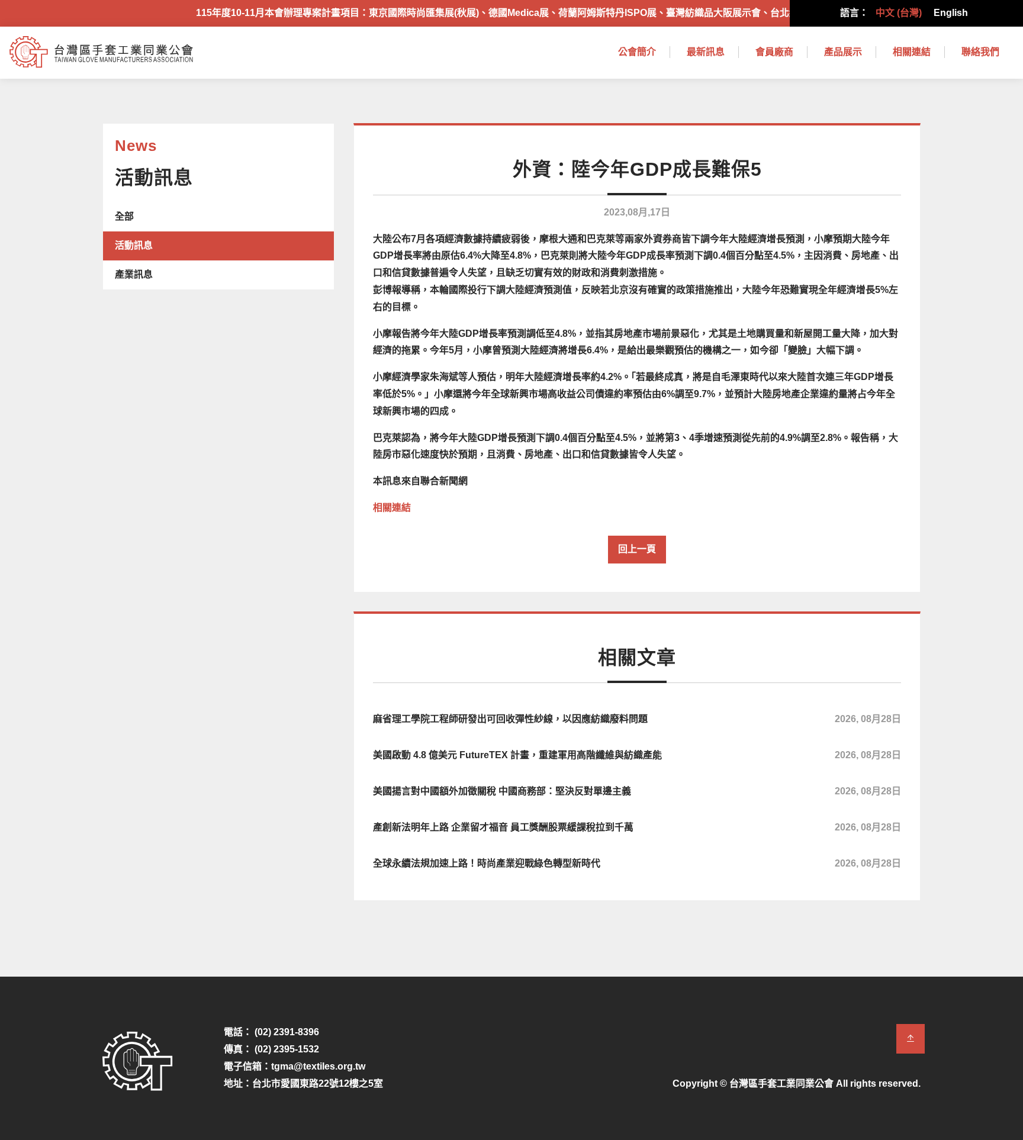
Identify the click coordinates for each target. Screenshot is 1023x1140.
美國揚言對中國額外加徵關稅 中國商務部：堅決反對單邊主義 (637, 791)
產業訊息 (134, 274)
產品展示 (843, 52)
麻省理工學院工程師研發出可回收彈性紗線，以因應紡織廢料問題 (637, 719)
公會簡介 (637, 52)
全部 (124, 216)
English (951, 13)
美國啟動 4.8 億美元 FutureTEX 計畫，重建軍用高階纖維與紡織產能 (637, 755)
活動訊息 (134, 245)
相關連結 (912, 52)
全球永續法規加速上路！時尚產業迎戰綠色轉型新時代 (637, 863)
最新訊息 (706, 52)
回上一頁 (637, 549)
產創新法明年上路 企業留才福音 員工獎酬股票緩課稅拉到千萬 (637, 827)
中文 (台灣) (899, 13)
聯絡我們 (980, 52)
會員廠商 (774, 52)
